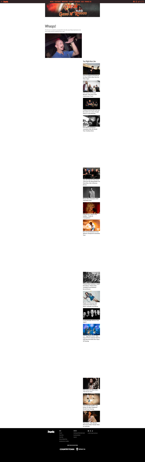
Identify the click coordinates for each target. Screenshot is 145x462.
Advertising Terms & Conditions (64, 441)
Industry (65, 1)
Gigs (82, 1)
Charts (71, 1)
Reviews (77, 1)
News (52, 1)
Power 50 (88, 1)
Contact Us (75, 437)
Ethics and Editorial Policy (63, 439)
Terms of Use (61, 437)
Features (58, 1)
